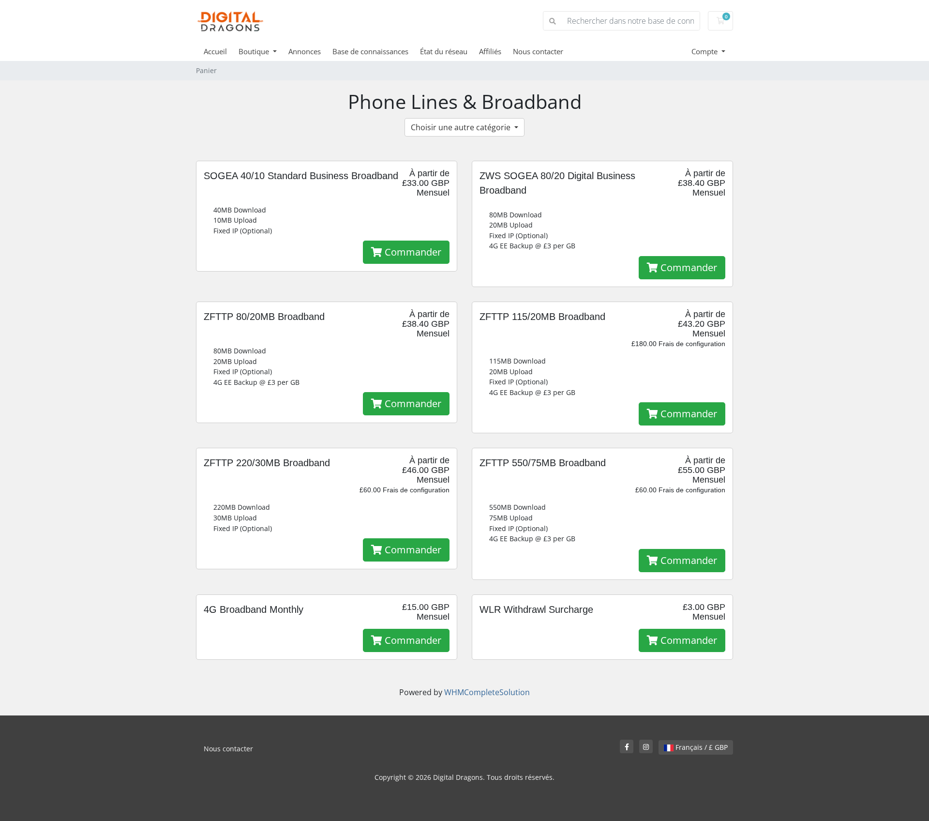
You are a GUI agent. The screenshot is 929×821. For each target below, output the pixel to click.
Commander (411, 251)
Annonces (304, 51)
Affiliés (490, 51)
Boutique (255, 51)
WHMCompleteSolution (487, 692)
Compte (705, 51)
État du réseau (443, 51)
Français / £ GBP (701, 747)
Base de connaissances (370, 51)
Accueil (215, 51)
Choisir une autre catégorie (461, 127)
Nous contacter (538, 51)
